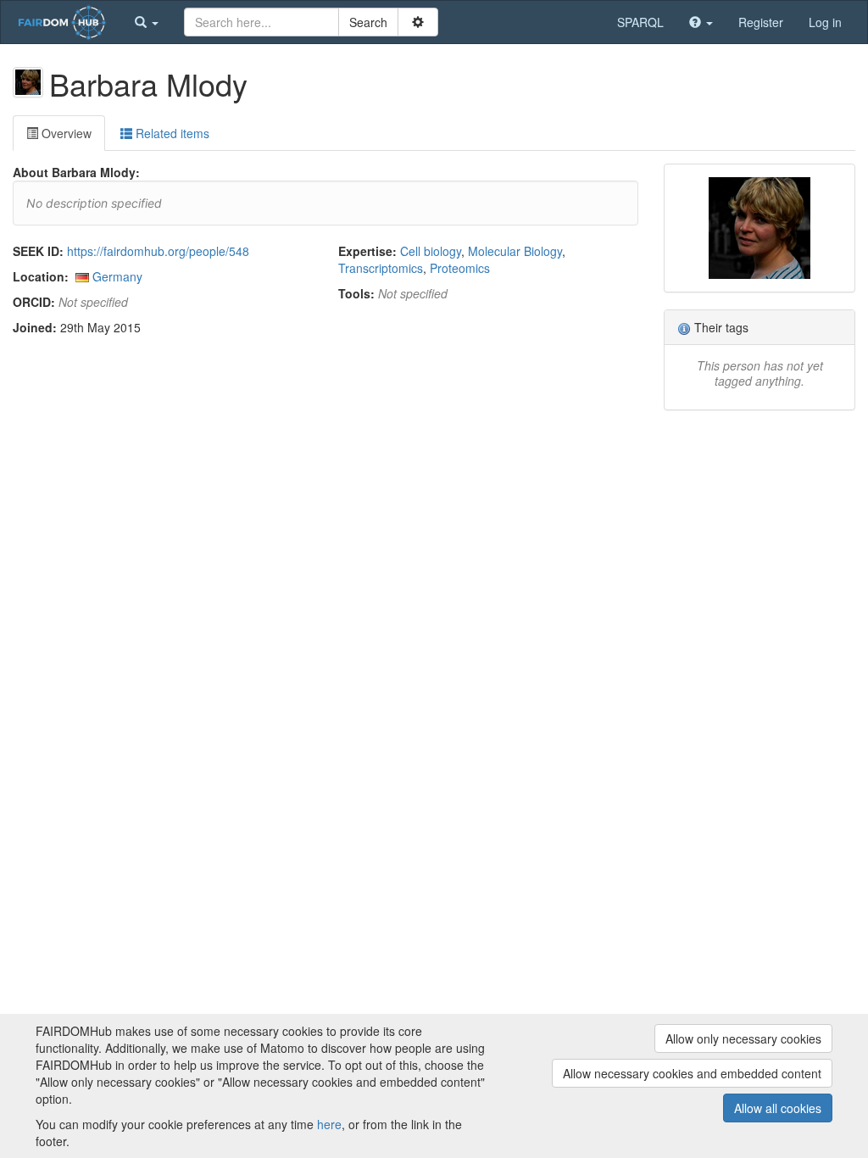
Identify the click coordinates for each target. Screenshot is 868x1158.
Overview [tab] (65, 133)
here (329, 1124)
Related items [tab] (170, 133)
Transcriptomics (380, 267)
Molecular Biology (515, 250)
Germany (117, 276)
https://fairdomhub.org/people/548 (158, 250)
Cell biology (430, 250)
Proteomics (460, 267)
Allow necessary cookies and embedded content (692, 1073)
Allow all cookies (777, 1108)
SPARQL (640, 22)
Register (760, 22)
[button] (146, 22)
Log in (825, 22)
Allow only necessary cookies (743, 1038)
